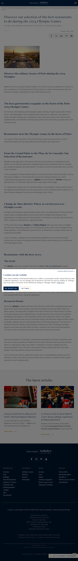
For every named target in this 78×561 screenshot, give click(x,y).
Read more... (61, 283)
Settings (25, 288)
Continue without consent (65, 271)
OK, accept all (11, 288)
